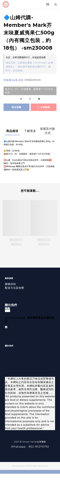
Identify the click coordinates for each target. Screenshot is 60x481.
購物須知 (10, 284)
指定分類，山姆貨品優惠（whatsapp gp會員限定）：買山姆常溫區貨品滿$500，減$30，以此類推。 (29, 66)
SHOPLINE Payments (36, 466)
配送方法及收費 (14, 287)
